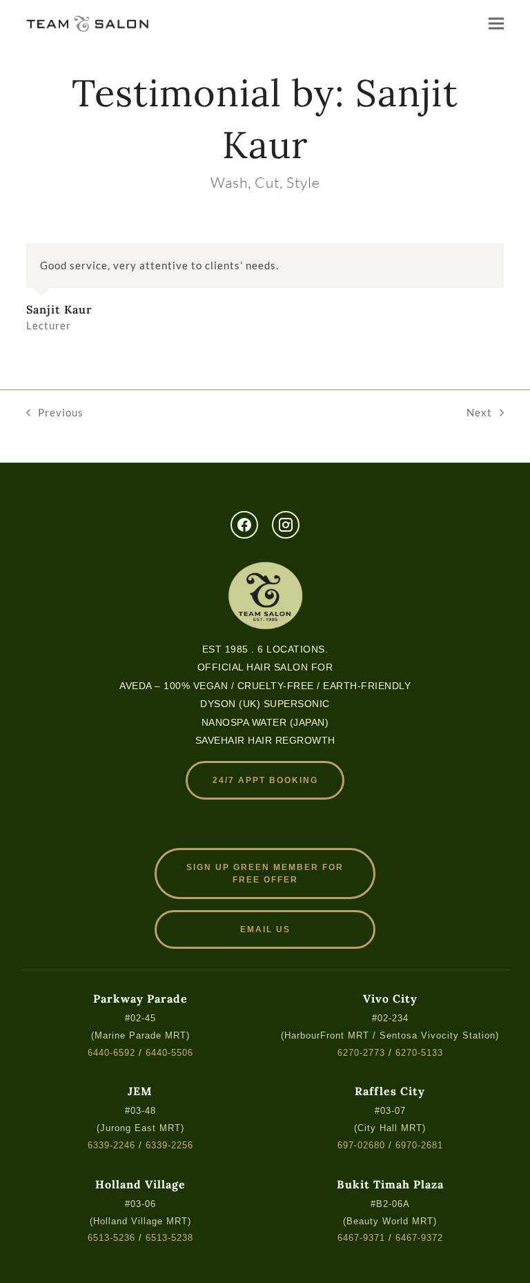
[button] (496, 23)
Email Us (265, 929)
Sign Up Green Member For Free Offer (265, 873)
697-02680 (361, 1145)
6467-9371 (361, 1238)
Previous (55, 413)
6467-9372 (419, 1238)
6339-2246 (111, 1145)
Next (479, 413)
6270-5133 (419, 1053)
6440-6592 (111, 1053)
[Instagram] (286, 525)
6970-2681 (419, 1145)
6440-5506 (169, 1053)
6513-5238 (169, 1238)
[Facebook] (244, 525)
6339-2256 (169, 1145)
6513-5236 (111, 1238)
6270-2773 (361, 1053)
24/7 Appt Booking (265, 780)
